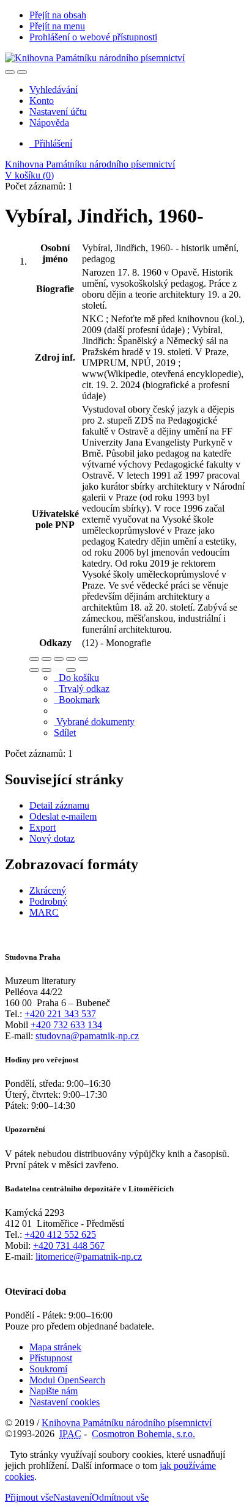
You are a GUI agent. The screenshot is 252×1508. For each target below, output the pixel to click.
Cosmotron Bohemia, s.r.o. (143, 1434)
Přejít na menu (57, 26)
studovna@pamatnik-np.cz (87, 1036)
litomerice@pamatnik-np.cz (88, 1256)
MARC (44, 912)
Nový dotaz (52, 838)
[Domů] (95, 58)
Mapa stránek (55, 1347)
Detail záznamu (59, 805)
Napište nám (53, 1391)
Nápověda (49, 122)
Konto (41, 100)
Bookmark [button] (77, 699)
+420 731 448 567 (69, 1245)
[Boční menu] (10, 72)
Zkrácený (47, 890)
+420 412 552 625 (60, 1234)
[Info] (83, 659)
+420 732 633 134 (66, 1025)
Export (42, 827)
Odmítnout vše (120, 1497)
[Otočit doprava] (46, 670)
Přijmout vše (29, 1497)
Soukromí (48, 1369)
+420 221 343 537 (60, 1014)
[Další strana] (71, 670)
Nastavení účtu (58, 111)
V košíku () (29, 175)
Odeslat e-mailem (63, 816)
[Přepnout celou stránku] (71, 659)
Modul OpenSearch (67, 1380)
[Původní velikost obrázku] (59, 659)
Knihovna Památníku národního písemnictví (90, 164)
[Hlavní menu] (22, 72)
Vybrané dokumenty (94, 721)
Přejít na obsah (57, 15)
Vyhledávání (53, 89)
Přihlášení (50, 143)
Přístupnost (50, 1358)
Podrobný (48, 901)
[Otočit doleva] (34, 670)
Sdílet (65, 732)
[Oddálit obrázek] (46, 659)
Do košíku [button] (76, 677)
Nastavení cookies (64, 1402)
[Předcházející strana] (59, 670)
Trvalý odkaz (81, 688)
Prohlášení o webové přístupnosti (93, 37)
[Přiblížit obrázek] (34, 659)
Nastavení (72, 1497)
